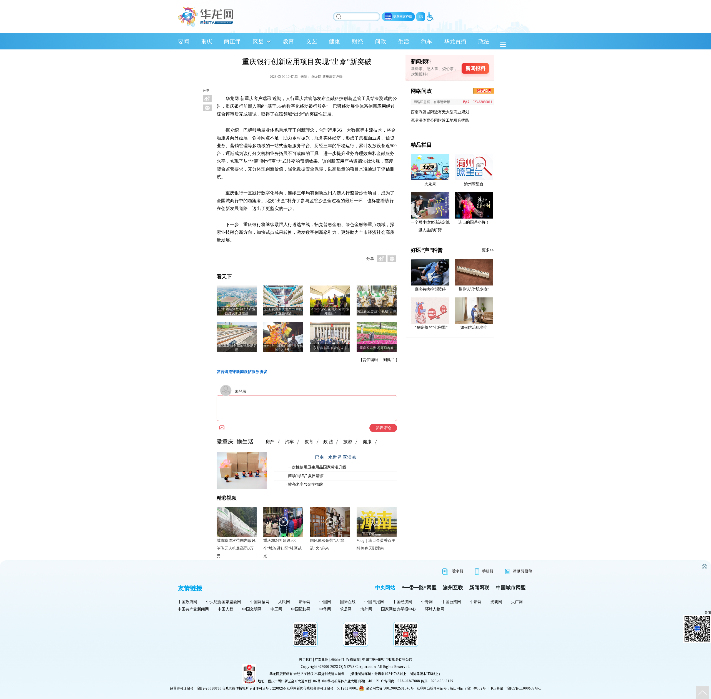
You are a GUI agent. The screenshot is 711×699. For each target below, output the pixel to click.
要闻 (183, 41)
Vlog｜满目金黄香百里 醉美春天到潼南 (376, 544)
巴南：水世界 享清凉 (335, 457)
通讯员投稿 (522, 571)
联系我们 (337, 659)
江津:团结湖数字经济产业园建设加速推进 (237, 311)
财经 (357, 41)
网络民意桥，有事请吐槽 (432, 102)
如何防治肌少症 (473, 327)
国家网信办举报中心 (398, 609)
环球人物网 (434, 609)
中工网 (276, 609)
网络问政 (421, 91)
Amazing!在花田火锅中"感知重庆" (330, 311)
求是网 (346, 609)
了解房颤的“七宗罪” (430, 327)
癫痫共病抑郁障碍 (430, 289)
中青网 (427, 602)
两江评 (232, 41)
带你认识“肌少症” (474, 289)
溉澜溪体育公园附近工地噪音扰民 (440, 120)
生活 (403, 41)
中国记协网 (301, 609)
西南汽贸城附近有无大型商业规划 (440, 112)
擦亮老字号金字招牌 (305, 484)
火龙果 (430, 184)
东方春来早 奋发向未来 (330, 348)
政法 (483, 41)
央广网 (517, 602)
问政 (380, 41)
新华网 (305, 602)
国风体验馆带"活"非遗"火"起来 (327, 544)
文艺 (311, 41)
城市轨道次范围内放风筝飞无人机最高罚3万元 (236, 548)
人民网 (284, 602)
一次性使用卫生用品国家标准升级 (316, 467)
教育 (288, 41)
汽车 (426, 41)
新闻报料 (475, 68)
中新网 (476, 602)
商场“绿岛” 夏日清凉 (305, 476)
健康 (334, 41)
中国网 (325, 602)
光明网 (496, 602)
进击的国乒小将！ (473, 222)
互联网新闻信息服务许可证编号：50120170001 (322, 688)
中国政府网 (187, 602)
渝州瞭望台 (474, 184)
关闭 (707, 613)
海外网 (366, 609)
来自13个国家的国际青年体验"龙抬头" (283, 348)
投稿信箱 (353, 659)
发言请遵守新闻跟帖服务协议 (242, 372)
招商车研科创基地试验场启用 (237, 348)
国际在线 (348, 602)
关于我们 (305, 659)
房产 (270, 441)
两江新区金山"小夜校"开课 (376, 311)
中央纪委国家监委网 (223, 602)
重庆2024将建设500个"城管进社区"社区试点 (282, 548)
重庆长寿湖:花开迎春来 (377, 348)
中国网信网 (259, 602)
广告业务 (321, 659)
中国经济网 (402, 602)
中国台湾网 (451, 602)
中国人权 (225, 609)
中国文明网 (252, 609)
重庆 (206, 41)
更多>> (488, 250)
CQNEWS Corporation (357, 666)
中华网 (325, 609)
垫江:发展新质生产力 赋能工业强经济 (283, 311)
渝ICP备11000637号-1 (524, 688)
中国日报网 (374, 602)
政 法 (328, 441)
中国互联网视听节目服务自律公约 (387, 659)
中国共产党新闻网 (193, 609)
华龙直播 (455, 41)
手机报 (488, 571)
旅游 (347, 441)
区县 (258, 41)
